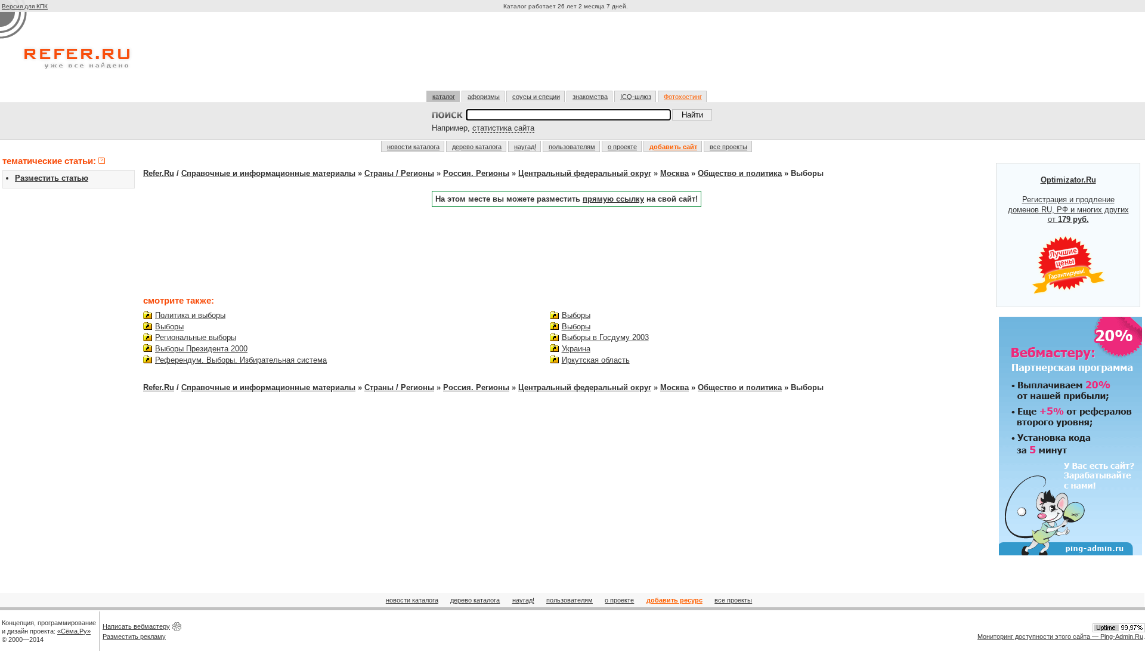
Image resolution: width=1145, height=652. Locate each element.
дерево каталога (477, 146)
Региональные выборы (195, 337)
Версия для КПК (25, 6)
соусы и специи (536, 96)
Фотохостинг (683, 96)
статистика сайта (503, 127)
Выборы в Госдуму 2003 (605, 337)
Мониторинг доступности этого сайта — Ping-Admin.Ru (1060, 636)
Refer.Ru (158, 173)
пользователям (572, 146)
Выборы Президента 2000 (201, 348)
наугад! (525, 146)
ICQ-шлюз (635, 96)
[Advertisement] (567, 56)
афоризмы (484, 96)
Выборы (169, 326)
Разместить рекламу (134, 636)
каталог (443, 96)
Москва (674, 173)
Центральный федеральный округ (584, 173)
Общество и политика (740, 173)
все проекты (728, 146)
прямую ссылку (613, 198)
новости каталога (413, 146)
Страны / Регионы (399, 173)
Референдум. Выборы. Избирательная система (241, 360)
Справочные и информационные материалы (268, 173)
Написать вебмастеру (136, 626)
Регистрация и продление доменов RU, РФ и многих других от (1068, 199)
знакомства (590, 96)
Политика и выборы (190, 315)
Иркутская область (596, 360)
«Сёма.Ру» (74, 631)
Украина (576, 348)
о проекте (622, 146)
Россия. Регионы (476, 173)
